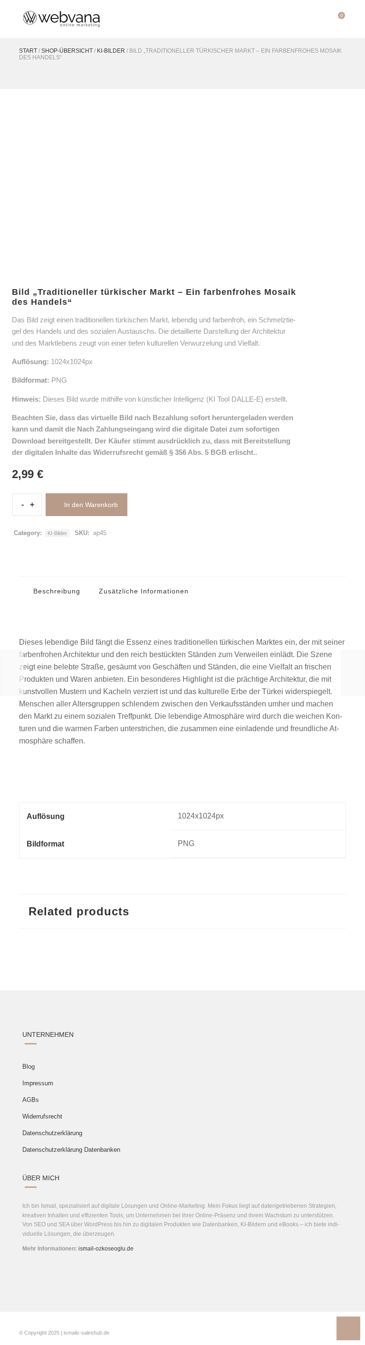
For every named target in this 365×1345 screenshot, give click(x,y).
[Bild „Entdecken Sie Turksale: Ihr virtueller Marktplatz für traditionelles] (353, 673)
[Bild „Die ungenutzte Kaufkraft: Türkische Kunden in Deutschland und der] (12, 673)
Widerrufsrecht (42, 1116)
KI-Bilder (111, 50)
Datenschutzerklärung (52, 1133)
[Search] (319, 19)
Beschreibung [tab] (55, 591)
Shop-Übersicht (67, 50)
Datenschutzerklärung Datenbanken (71, 1149)
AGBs (30, 1099)
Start (28, 50)
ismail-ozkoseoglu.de (106, 1248)
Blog (28, 1066)
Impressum (37, 1083)
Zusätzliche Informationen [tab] (142, 591)
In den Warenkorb (91, 504)
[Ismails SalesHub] (62, 19)
